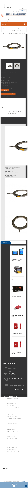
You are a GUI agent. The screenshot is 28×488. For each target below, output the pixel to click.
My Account (9, 7)
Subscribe (5, 468)
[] (7, 21)
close (14, 486)
